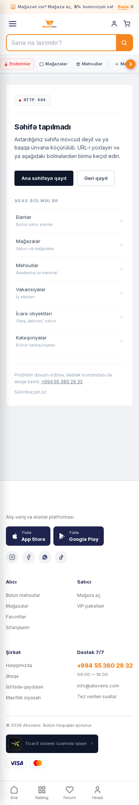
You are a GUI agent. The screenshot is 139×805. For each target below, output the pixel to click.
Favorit (69, 797)
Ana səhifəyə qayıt (43, 178)
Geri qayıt (95, 178)
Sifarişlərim (18, 627)
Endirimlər (20, 63)
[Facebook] (28, 557)
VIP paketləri (90, 606)
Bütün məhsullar (23, 595)
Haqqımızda (19, 665)
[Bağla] (132, 7)
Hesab (97, 797)
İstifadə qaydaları (24, 687)
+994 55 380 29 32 (62, 381)
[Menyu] (12, 23)
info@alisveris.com (98, 686)
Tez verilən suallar (96, 696)
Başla (123, 6)
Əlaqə (12, 676)
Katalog (42, 797)
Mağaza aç (88, 595)
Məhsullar (92, 63)
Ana (14, 797)
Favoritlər (16, 617)
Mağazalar (56, 63)
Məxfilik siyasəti (23, 697)
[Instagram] (12, 557)
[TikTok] (61, 557)
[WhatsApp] (45, 557)
